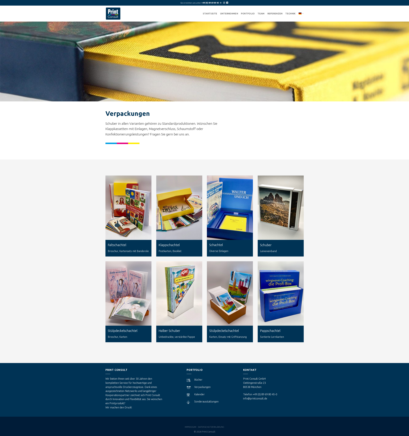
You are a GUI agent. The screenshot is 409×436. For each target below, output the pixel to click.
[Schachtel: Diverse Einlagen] (230, 208)
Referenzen (275, 13)
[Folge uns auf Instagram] (224, 3)
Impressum (190, 427)
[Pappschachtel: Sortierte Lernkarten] (281, 293)
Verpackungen (202, 387)
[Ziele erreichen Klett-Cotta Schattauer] (128, 293)
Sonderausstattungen (206, 401)
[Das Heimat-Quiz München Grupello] (230, 293)
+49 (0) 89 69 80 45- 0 (211, 3)
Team (261, 13)
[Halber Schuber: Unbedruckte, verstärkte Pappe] (179, 293)
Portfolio (248, 13)
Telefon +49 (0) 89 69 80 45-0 (260, 394)
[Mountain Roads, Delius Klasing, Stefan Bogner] (281, 208)
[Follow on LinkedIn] (227, 3)
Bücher (198, 379)
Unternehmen (229, 13)
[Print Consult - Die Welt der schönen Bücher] (115, 14)
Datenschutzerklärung (211, 427)
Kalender (199, 394)
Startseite (210, 13)
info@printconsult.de (255, 398)
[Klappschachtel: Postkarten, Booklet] (179, 208)
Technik (290, 13)
